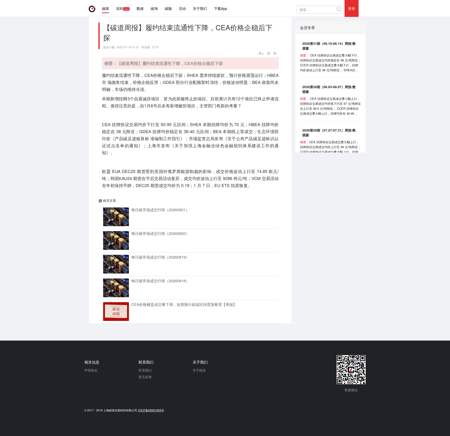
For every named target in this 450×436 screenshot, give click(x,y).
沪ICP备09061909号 (151, 410)
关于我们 (200, 8)
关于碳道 (199, 370)
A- (275, 53)
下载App (220, 8)
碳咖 (168, 8)
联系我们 (145, 370)
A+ (261, 53)
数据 (140, 8)
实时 (119, 8)
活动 (182, 8)
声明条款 (91, 370)
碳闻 (105, 8)
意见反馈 (145, 376)
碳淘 (154, 8)
